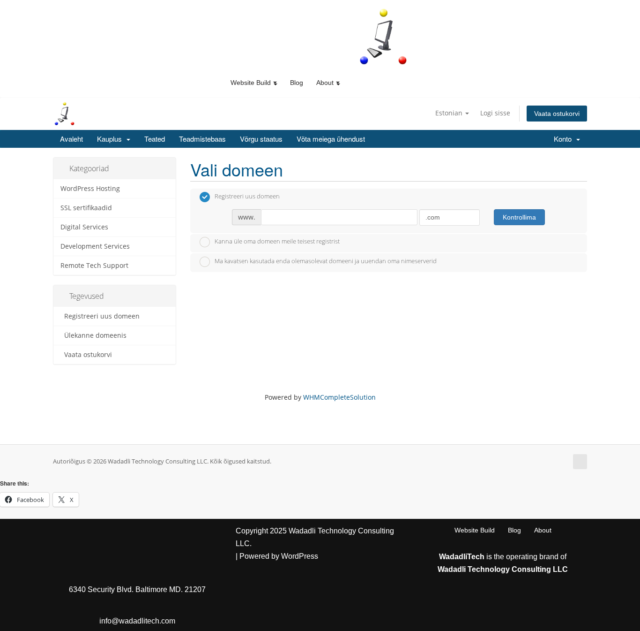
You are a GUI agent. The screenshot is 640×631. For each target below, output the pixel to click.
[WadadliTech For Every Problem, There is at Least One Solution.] (384, 36)
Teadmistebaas (202, 139)
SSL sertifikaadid (86, 208)
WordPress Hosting (90, 188)
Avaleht (71, 139)
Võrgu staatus (261, 139)
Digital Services (84, 227)
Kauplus (111, 139)
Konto (564, 139)
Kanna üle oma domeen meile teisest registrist (277, 241)
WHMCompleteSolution (339, 397)
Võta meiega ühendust (331, 139)
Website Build (474, 530)
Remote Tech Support (94, 265)
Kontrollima (519, 217)
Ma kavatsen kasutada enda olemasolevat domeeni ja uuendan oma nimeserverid (326, 261)
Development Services (95, 246)
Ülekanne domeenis (93, 335)
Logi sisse (495, 112)
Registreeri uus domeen (100, 316)
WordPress (299, 556)
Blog (296, 82)
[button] (275, 83)
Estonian (449, 112)
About (542, 530)
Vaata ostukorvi (557, 113)
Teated (154, 139)
